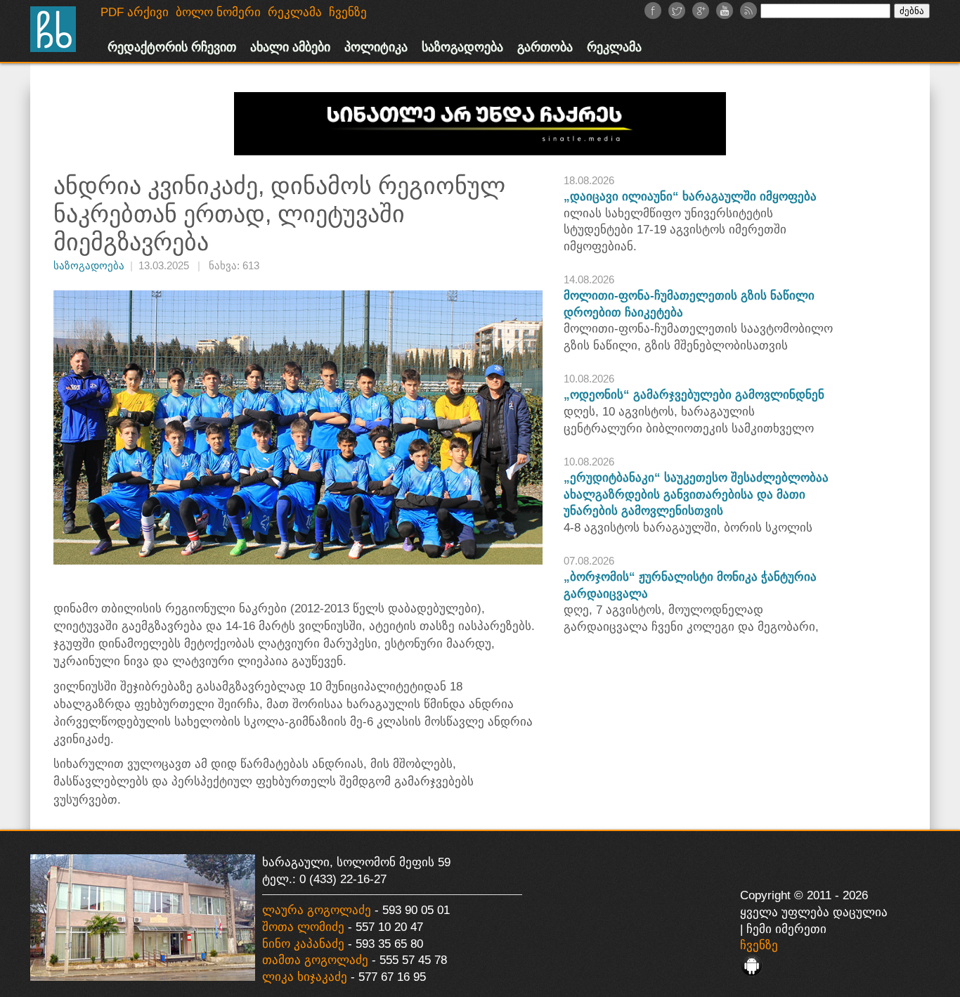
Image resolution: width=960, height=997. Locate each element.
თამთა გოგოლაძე (315, 960)
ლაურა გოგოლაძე (316, 910)
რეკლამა (614, 47)
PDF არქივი (134, 12)
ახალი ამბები (290, 47)
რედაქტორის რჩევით (172, 47)
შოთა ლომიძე (303, 927)
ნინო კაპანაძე (303, 944)
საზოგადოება (462, 47)
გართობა (545, 47)
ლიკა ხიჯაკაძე (304, 977)
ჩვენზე (759, 945)
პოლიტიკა (376, 47)
